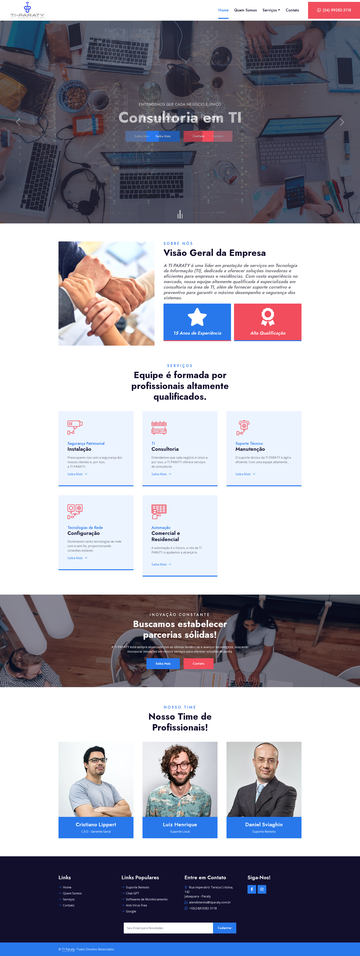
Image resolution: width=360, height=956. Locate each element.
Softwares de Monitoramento (147, 899)
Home (223, 10)
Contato (292, 10)
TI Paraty (68, 949)
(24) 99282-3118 (337, 10)
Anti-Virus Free (136, 905)
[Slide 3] (182, 216)
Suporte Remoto (137, 887)
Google (131, 911)
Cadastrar (225, 928)
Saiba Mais (163, 136)
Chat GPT (132, 893)
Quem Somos (245, 10)
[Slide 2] (180, 214)
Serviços (269, 10)
